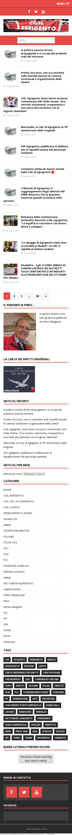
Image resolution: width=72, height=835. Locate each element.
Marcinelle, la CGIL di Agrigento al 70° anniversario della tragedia (44, 128)
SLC (5, 612)
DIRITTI (20, 685)
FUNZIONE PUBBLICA (16, 565)
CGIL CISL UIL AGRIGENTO (18, 501)
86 (37, 296)
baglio (52, 659)
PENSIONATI (44, 718)
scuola (60, 731)
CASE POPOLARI (51, 672)
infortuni (48, 698)
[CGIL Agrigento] (36, 26)
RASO (8, 731)
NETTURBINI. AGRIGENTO (19, 718)
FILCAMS (8, 536)
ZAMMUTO (60, 737)
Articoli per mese (13, 473)
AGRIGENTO (36, 659)
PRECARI (35, 724)
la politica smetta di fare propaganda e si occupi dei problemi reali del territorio (44, 53)
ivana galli (52, 705)
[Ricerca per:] (36, 40)
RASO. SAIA (22, 731)
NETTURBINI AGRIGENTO (18, 583)
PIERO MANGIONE (14, 595)
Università (9, 642)
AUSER (7, 489)
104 (7, 659)
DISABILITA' (10, 519)
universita (43, 737)
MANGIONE (25, 711)
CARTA (42, 666)
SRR (5, 624)
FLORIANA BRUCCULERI (35, 692)
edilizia (7, 524)
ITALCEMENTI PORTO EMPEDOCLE (23, 705)
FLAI (6, 554)
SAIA (35, 731)
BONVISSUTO (12, 666)
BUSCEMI (29, 666)
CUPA (8, 685)
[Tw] (36, 12)
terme (6, 636)
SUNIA (7, 630)
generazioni (20, 698)
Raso (6, 601)
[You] (43, 12)
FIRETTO (59, 685)
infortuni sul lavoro (14, 571)
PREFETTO (50, 724)
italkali (6, 577)
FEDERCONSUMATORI (16, 530)
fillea (46, 685)
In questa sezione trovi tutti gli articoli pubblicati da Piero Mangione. (53, 317)
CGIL (27, 679)
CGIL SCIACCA (11, 507)
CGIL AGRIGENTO (13, 495)
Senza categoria (12, 606)
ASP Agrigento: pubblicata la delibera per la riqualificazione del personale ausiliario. (44, 149)
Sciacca (46, 731)
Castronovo (12, 679)
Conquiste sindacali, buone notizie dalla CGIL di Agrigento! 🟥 (42, 170)
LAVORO (9, 711)
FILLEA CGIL (10, 542)
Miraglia (41, 711)
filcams (33, 685)
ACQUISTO (19, 659)
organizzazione (12, 589)
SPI (5, 618)
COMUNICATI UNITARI (47, 679)
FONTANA (58, 692)
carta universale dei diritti (21, 672)
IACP (35, 698)
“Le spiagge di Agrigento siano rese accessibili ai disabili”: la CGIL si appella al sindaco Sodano (43, 246)
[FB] (29, 12)
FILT (6, 548)
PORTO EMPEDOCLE (15, 724)
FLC (5, 560)
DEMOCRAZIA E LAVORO (17, 513)
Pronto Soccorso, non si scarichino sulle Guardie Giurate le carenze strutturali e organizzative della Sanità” (42, 77)
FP (6, 698)
